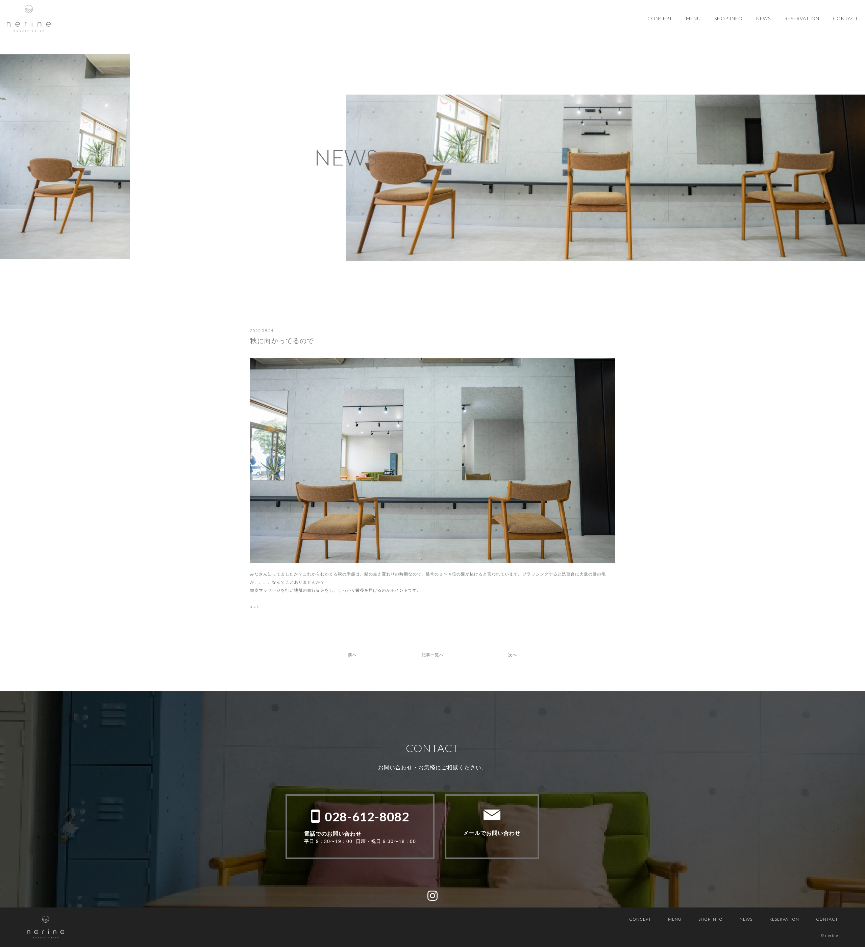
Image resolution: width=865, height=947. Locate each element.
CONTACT (845, 18)
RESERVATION (801, 18)
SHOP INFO (728, 18)
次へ (512, 654)
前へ (352, 654)
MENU (693, 18)
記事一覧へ (433, 654)
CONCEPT (659, 18)
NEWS (763, 18)
